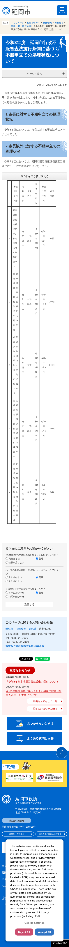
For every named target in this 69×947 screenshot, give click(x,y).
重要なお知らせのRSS (45, 708)
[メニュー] (62, 10)
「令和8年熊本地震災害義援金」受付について (32, 681)
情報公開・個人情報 (21, 26)
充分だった (14, 558)
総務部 (9, 628)
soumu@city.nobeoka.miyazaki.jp (25, 645)
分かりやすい (15, 577)
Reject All (24, 932)
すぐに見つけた (16, 592)
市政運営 (59, 22)
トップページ (17, 22)
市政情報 (47, 22)
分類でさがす (33, 22)
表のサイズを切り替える (34, 176)
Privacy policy (37, 865)
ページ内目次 (34, 73)
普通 (41, 558)
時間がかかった (16, 596)
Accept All (44, 932)
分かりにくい (15, 581)
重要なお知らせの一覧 (45, 701)
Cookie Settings (34, 922)
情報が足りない (16, 562)
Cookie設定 (59, 943)
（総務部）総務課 (26, 628)
